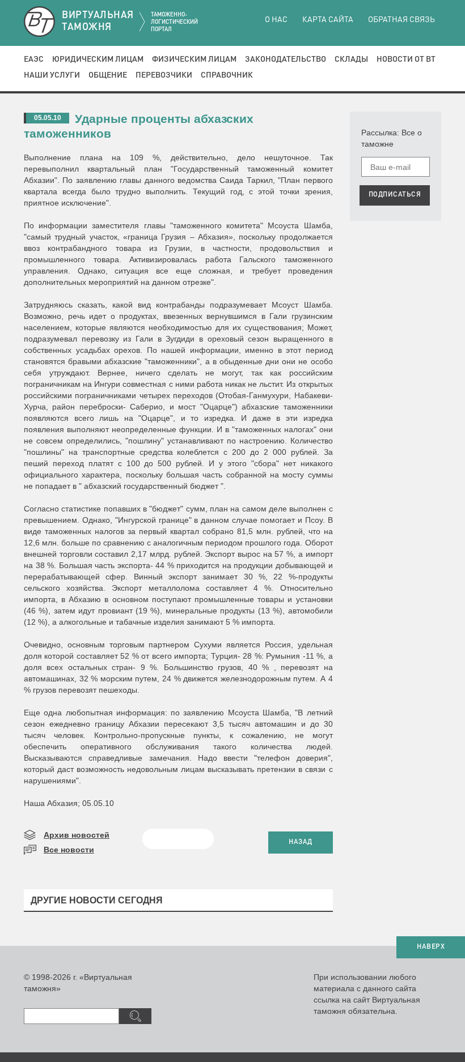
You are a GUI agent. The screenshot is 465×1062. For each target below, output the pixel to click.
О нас (276, 20)
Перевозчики (164, 75)
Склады (351, 59)
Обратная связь (401, 20)
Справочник (227, 75)
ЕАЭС (34, 59)
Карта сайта (327, 20)
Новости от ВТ (406, 59)
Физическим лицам (194, 59)
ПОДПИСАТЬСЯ (395, 194)
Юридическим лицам (97, 59)
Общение (107, 75)
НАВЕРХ (431, 947)
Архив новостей (76, 834)
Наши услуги (52, 75)
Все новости (69, 849)
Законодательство (285, 59)
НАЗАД (300, 842)
